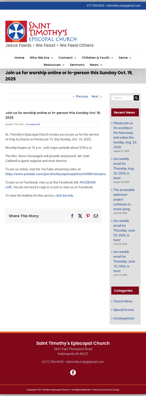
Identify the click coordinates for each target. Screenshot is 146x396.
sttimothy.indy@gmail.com (124, 5)
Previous (82, 96)
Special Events (123, 310)
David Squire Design (109, 390)
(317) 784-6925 (53, 362)
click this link (64, 195)
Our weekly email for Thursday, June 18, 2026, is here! (124, 261)
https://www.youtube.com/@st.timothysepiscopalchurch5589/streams (55, 174)
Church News (122, 301)
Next (95, 96)
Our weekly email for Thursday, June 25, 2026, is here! (124, 230)
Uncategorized (33, 124)
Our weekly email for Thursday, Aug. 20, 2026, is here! (124, 168)
